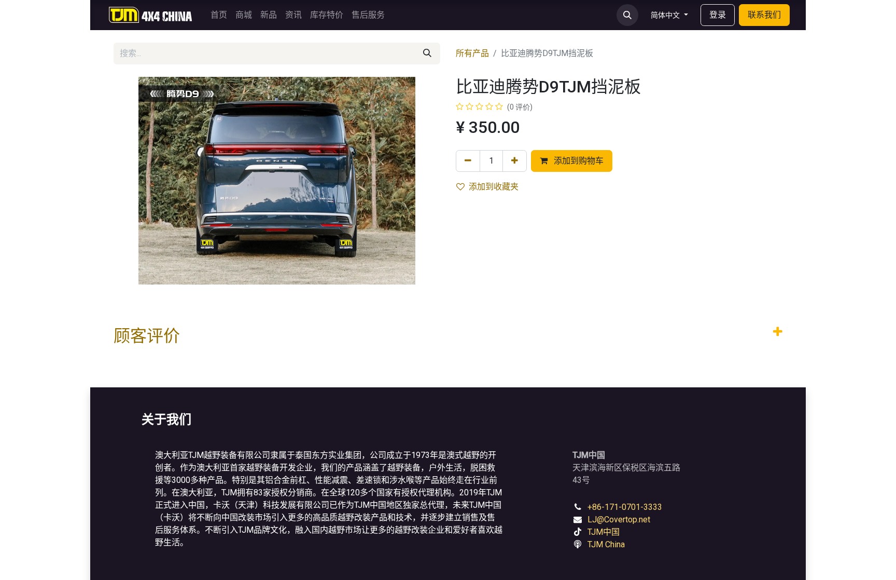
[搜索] (427, 53)
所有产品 (472, 53)
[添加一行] (514, 161)
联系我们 (764, 15)
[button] (627, 15)
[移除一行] (468, 161)
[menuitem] (218, 15)
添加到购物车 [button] (578, 161)
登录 (717, 15)
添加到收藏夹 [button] (494, 187)
